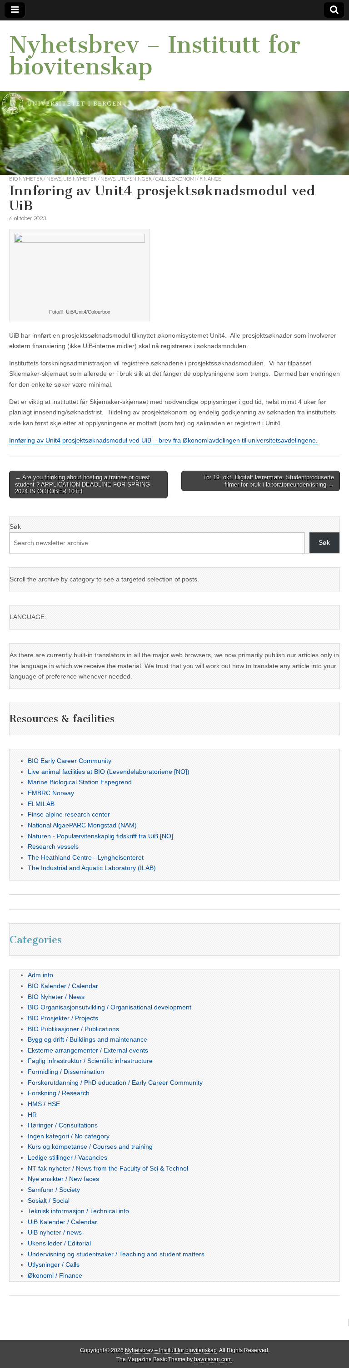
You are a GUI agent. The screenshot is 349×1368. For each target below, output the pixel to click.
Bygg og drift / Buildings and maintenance (87, 1039)
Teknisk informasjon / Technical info (78, 1211)
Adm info (40, 975)
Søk (15, 526)
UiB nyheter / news (89, 179)
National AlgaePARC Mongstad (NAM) (82, 825)
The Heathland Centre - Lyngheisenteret (86, 857)
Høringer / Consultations (63, 1125)
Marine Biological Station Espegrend (80, 782)
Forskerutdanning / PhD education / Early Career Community (115, 1082)
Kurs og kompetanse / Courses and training (90, 1146)
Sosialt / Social (49, 1200)
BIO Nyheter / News (35, 179)
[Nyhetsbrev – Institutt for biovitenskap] (174, 97)
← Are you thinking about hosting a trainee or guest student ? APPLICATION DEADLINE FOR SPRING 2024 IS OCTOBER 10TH (82, 484)
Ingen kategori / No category (69, 1136)
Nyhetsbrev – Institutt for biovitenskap (154, 55)
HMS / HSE (44, 1103)
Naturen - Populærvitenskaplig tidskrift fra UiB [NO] (100, 836)
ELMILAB (41, 803)
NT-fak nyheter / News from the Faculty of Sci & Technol (108, 1168)
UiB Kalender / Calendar (62, 1221)
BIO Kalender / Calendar (63, 985)
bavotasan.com (213, 1359)
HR (32, 1114)
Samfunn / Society (54, 1189)
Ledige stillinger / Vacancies (67, 1157)
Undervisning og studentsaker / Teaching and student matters (116, 1254)
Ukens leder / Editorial (59, 1243)
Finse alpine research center (69, 814)
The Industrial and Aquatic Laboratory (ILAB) (92, 867)
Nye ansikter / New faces (63, 1178)
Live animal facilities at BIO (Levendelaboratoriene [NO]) (108, 771)
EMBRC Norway (51, 793)
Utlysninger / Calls (143, 179)
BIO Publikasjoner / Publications (73, 1029)
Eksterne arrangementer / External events (88, 1050)
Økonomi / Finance (196, 179)
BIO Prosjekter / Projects (63, 1018)
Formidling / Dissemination (66, 1071)
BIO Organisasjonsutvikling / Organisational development (109, 1007)
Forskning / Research (59, 1093)
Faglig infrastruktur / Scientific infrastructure (90, 1060)
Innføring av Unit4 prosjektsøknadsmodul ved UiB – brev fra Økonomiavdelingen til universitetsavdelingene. (163, 440)
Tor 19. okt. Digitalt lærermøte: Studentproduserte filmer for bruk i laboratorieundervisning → (268, 481)
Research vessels (53, 846)
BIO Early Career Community (69, 760)
